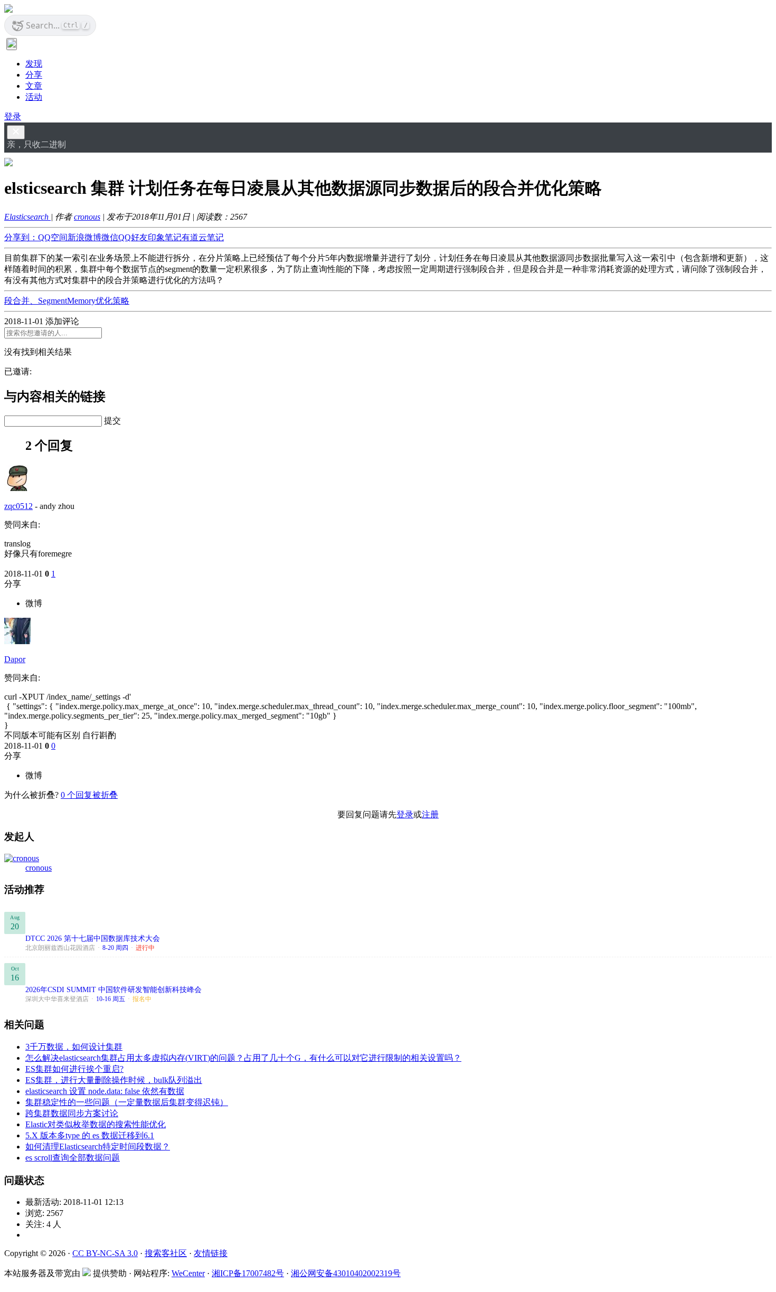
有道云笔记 (203, 237)
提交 (112, 420)
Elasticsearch (27, 216)
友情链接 (211, 1253)
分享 (33, 74)
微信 (109, 237)
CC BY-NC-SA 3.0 (105, 1253)
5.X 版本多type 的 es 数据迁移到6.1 (89, 1135)
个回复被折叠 (89, 794)
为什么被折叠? (31, 794)
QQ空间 (53, 237)
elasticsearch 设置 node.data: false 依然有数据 (104, 1091)
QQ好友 (133, 237)
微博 (33, 603)
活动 (33, 96)
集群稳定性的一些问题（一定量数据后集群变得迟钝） (126, 1102)
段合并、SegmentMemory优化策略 (66, 300)
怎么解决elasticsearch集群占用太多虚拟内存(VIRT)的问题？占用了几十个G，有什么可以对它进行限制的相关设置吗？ (243, 1057)
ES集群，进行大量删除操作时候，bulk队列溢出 (113, 1080)
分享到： (21, 237)
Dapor (14, 659)
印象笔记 (165, 237)
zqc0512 (18, 506)
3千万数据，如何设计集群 (73, 1046)
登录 (12, 116)
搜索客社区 (166, 1253)
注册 (430, 814)
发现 (33, 63)
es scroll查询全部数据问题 (72, 1157)
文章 (33, 85)
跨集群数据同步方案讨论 (71, 1113)
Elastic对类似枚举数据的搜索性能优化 (95, 1124)
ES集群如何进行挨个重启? (74, 1068)
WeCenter (188, 1273)
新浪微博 (84, 237)
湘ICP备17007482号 (248, 1273)
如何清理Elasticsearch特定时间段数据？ (97, 1146)
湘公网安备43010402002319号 (346, 1273)
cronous (87, 216)
